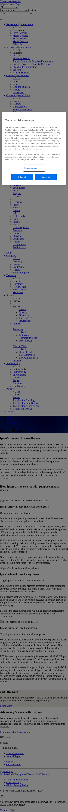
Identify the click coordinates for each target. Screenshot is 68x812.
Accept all (46, 177)
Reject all (22, 177)
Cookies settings (30, 168)
